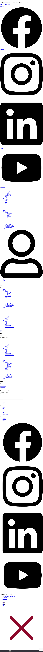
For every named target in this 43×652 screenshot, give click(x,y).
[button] (1, 285)
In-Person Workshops (8, 205)
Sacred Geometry (9, 191)
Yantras (6, 200)
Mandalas (6, 199)
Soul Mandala (9, 194)
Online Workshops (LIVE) (9, 225)
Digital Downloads (8, 203)
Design (6, 196)
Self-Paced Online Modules (9, 226)
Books (6, 202)
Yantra (8, 193)
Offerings (4, 189)
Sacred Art (6, 190)
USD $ (4, 603)
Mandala (8, 192)
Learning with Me (8, 195)
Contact (4, 403)
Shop (3, 198)
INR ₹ (4, 605)
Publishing (6, 197)
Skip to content (2, 0)
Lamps (6, 201)
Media (4, 206)
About (4, 188)
